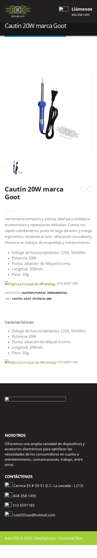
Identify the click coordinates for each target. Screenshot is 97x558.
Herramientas (57, 293)
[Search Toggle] (48, 11)
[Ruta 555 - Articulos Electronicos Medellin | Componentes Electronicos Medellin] (18, 11)
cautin (17, 298)
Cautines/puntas (33, 293)
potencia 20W (42, 298)
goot (27, 298)
